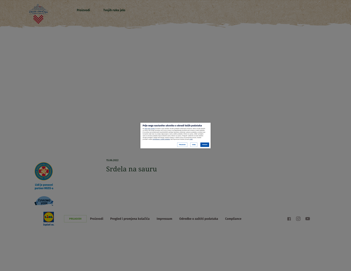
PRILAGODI (182, 144)
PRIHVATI (204, 144)
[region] (175, 135)
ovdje (191, 139)
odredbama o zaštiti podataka (161, 139)
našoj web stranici (150, 128)
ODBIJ (194, 144)
